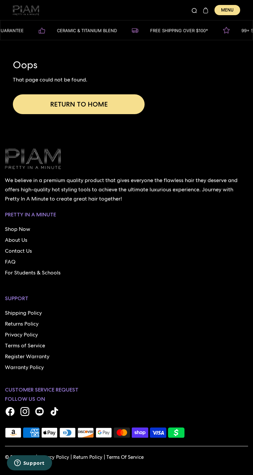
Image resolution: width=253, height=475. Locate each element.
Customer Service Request (41, 389)
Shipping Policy (23, 312)
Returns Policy (22, 323)
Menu (227, 10)
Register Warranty (27, 356)
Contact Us (18, 250)
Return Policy (87, 457)
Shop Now (17, 229)
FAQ (10, 261)
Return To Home (79, 104)
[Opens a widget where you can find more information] (29, 463)
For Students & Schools (33, 272)
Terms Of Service (125, 457)
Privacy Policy (21, 334)
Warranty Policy (24, 367)
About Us (16, 240)
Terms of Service (25, 345)
